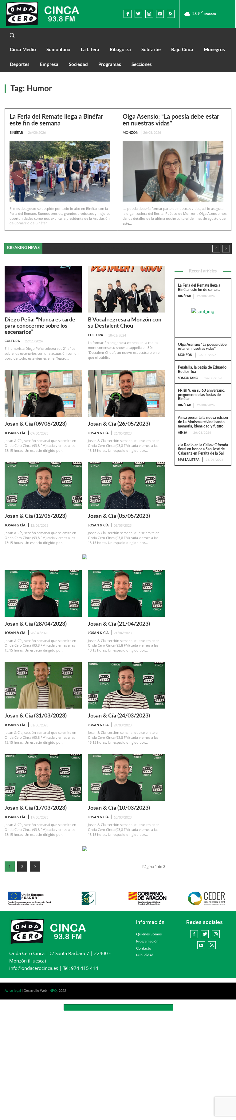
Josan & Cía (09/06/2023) (36, 424)
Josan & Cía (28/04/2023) (36, 624)
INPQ (53, 990)
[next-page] (35, 866)
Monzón (130, 132)
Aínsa (182, 432)
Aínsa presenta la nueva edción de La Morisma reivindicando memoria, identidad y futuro (203, 422)
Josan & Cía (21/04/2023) (119, 624)
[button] (118, 35)
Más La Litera (188, 459)
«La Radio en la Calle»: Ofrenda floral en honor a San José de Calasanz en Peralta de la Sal (203, 449)
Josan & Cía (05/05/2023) (119, 516)
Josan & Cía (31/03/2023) (36, 716)
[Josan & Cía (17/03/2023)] (43, 777)
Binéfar (16, 132)
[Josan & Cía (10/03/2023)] (126, 777)
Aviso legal (13, 990)
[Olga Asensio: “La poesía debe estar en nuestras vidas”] (173, 171)
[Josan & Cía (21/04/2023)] (126, 593)
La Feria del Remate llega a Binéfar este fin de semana (56, 120)
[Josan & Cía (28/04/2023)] (43, 593)
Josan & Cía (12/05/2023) (36, 516)
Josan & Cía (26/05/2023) (119, 424)
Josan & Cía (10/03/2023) (119, 808)
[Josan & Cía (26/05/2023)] (126, 393)
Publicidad (144, 955)
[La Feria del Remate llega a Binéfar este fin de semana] (60, 171)
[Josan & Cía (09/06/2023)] (43, 393)
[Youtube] (160, 14)
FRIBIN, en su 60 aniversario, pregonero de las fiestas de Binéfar (201, 395)
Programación (147, 941)
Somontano (188, 378)
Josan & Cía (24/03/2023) (119, 716)
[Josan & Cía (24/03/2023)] (126, 685)
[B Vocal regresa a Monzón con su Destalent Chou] (126, 289)
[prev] (216, 248)
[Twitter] (138, 14)
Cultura (12, 341)
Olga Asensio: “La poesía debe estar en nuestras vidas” (171, 120)
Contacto (143, 948)
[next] (226, 248)
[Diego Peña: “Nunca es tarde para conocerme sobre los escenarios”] (43, 289)
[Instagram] (149, 14)
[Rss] (171, 14)
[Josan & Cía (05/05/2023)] (126, 485)
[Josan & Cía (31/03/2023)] (43, 685)
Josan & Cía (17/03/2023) (36, 808)
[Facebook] (127, 14)
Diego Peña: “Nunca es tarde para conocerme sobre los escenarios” (40, 326)
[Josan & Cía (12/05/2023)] (43, 485)
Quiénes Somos (149, 934)
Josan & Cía (15, 433)
